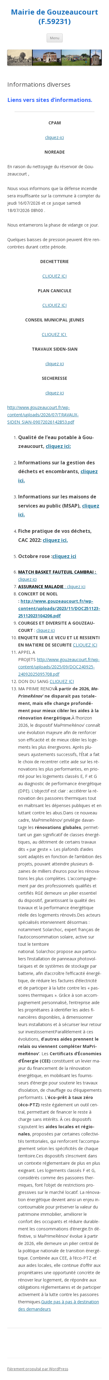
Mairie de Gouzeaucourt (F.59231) (54, 16)
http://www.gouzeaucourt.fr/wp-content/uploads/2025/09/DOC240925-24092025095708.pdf (59, 667)
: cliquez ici (51, 586)
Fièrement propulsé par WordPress (37, 1368)
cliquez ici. (55, 540)
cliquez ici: (58, 446)
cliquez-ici (54, 137)
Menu (54, 38)
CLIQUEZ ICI (54, 276)
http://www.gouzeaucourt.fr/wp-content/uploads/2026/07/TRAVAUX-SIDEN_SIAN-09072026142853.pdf (43, 414)
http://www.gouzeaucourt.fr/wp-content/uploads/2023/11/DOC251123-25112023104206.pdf (59, 608)
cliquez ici (54, 363)
